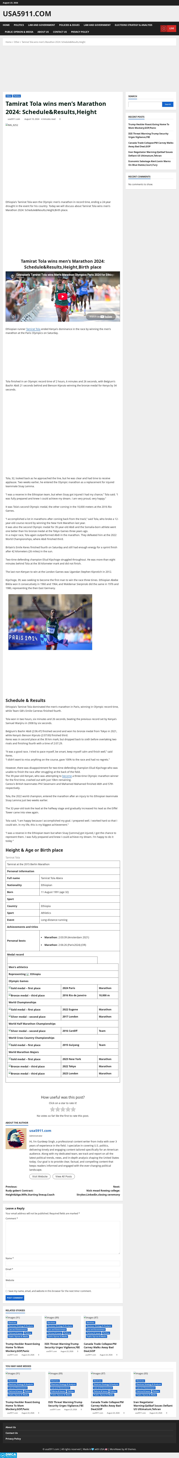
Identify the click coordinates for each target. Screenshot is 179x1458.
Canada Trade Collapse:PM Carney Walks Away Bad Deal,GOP (100, 1347)
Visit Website (40, 1176)
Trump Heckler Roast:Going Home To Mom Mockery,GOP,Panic (23, 1347)
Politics (19, 25)
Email (9, 1269)
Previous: (30, 1190)
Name (10, 1258)
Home (6, 25)
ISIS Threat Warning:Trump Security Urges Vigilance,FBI (62, 1345)
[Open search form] (157, 28)
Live (171, 28)
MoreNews (115, 1449)
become (67, 776)
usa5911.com (27, 13)
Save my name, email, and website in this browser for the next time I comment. (50, 1291)
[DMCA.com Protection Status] (8, 1455)
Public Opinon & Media (19, 31)
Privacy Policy (80, 31)
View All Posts (64, 1176)
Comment (12, 1218)
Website (10, 1280)
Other (8, 96)
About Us (43, 31)
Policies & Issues (69, 25)
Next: (98, 1190)
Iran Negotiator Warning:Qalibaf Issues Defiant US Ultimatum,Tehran (153, 1405)
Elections (12, 1322)
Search (132, 96)
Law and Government (41, 25)
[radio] (52, 1109)
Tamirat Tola (33, 329)
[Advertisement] (89, 68)
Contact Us (60, 31)
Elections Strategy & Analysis (133, 25)
